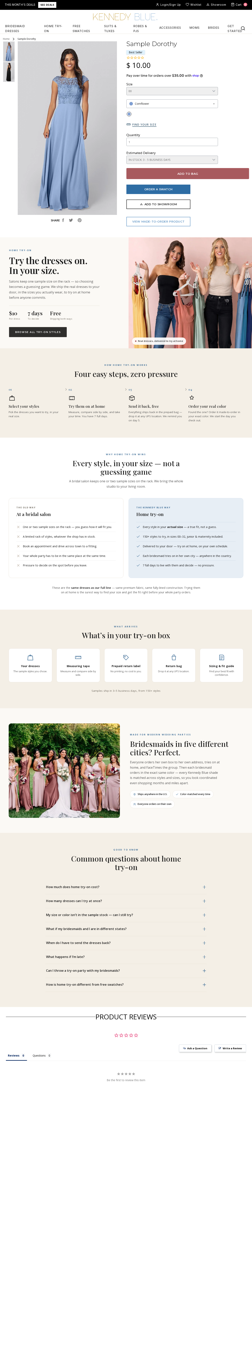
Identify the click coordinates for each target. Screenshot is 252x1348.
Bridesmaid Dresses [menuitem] (15, 28)
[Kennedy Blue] (126, 17)
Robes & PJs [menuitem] (140, 28)
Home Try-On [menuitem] (53, 28)
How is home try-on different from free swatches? (85, 984)
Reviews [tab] (13, 1055)
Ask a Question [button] (197, 1048)
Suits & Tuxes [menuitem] (110, 28)
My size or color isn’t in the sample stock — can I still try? (89, 915)
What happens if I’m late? (65, 957)
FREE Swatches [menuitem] (81, 28)
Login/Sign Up (170, 4)
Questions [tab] (39, 1055)
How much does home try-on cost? (72, 887)
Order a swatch (158, 189)
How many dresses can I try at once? (74, 901)
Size (129, 84)
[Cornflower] (129, 114)
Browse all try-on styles (38, 332)
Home (6, 39)
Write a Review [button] (232, 1048)
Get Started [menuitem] (235, 28)
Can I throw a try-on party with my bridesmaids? (83, 970)
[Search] (243, 28)
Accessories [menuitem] (170, 28)
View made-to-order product (158, 221)
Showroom (218, 4)
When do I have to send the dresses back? (78, 943)
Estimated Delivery (141, 153)
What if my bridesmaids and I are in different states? (86, 929)
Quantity (133, 135)
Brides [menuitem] (213, 28)
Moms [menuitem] (194, 28)
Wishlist (195, 4)
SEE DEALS (47, 4)
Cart (241, 4)
